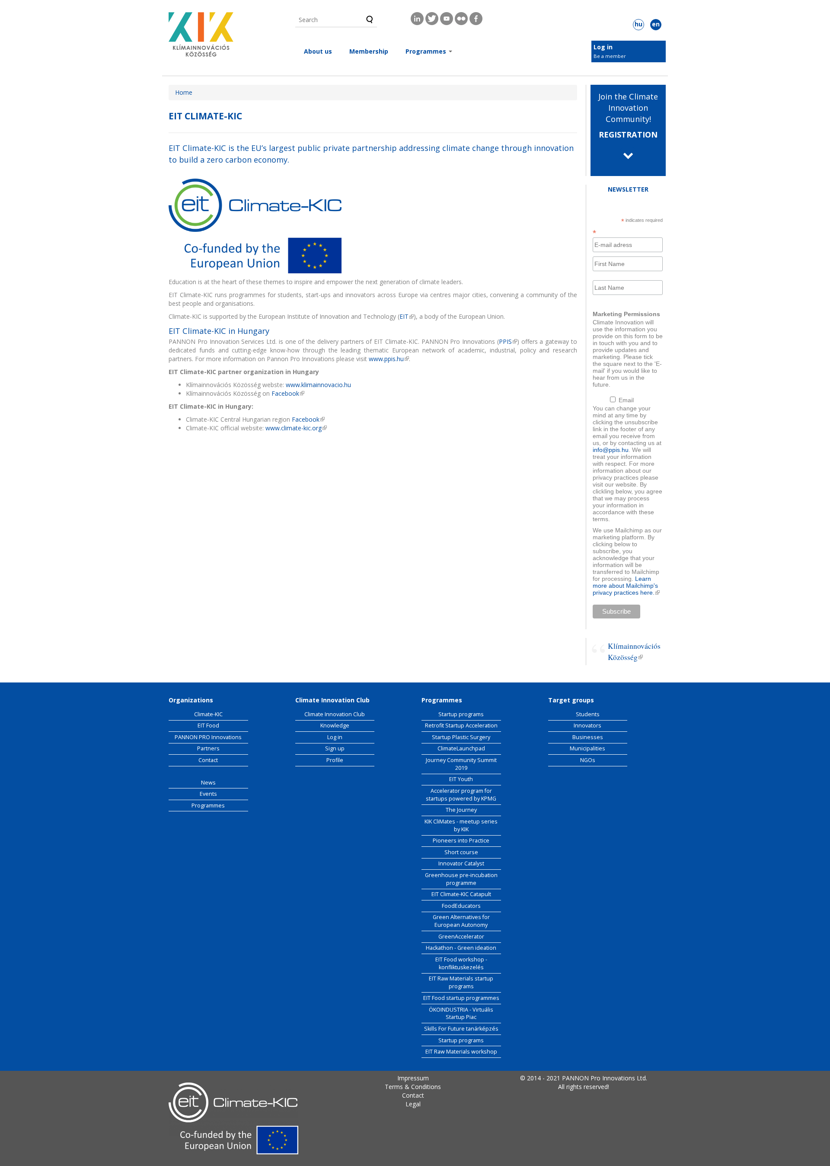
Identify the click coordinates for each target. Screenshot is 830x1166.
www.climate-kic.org (296, 428)
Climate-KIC (208, 714)
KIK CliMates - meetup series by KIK (461, 825)
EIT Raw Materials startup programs (461, 982)
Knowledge (334, 725)
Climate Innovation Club (334, 714)
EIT (406, 316)
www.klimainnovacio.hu (318, 385)
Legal (413, 1104)
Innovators (587, 725)
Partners (208, 748)
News (208, 782)
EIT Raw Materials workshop (461, 1051)
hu (638, 24)
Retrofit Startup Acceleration (461, 725)
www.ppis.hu (389, 359)
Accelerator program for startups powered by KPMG (461, 794)
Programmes (426, 51)
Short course (461, 852)
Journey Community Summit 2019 (461, 764)
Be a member (610, 56)
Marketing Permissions (626, 314)
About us (318, 51)
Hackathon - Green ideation (461, 947)
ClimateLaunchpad (461, 748)
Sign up (335, 748)
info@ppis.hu (611, 449)
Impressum (413, 1078)
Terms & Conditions (413, 1087)
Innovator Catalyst (461, 863)
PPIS (508, 341)
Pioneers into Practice (461, 840)
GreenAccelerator (461, 936)
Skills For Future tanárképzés (461, 1028)
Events (208, 794)
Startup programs (461, 714)
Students (588, 714)
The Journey (461, 810)
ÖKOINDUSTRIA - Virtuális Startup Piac (461, 1013)
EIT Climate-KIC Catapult (461, 894)
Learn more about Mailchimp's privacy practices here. (626, 585)
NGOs (587, 760)
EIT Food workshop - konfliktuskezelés (461, 963)
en (656, 24)
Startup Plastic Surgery (461, 737)
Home (183, 92)
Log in (603, 47)
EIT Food (208, 725)
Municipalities (587, 748)
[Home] (201, 37)
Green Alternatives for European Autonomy (461, 921)
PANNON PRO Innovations (208, 737)
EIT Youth (461, 779)
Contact (208, 760)
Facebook (287, 393)
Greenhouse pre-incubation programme (461, 879)
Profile (334, 760)
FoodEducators (461, 906)
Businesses (587, 737)
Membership (368, 51)
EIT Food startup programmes (461, 998)
